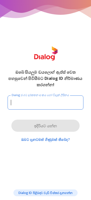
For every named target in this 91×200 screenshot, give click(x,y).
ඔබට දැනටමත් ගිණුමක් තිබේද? (45, 139)
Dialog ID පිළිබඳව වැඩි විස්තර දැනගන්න (45, 193)
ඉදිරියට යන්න (45, 125)
